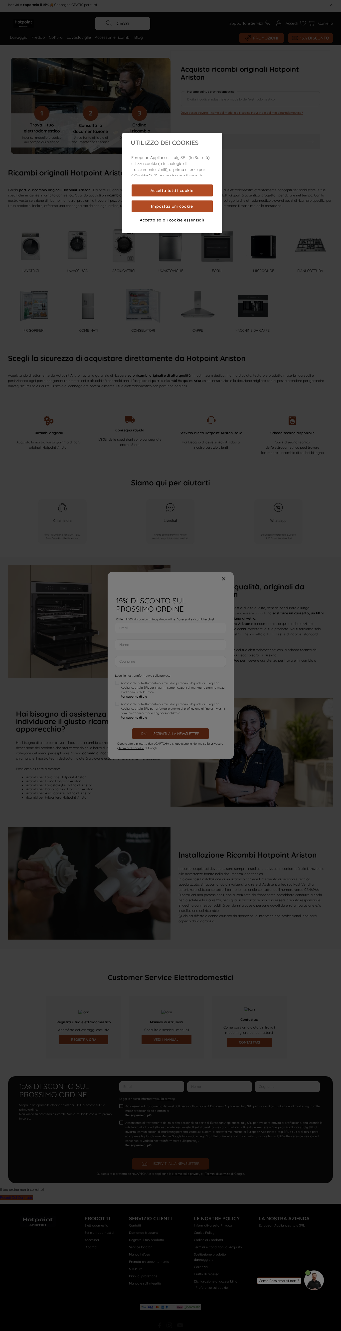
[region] (172, 183)
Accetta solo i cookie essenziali (172, 219)
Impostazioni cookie (172, 206)
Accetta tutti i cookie (172, 190)
